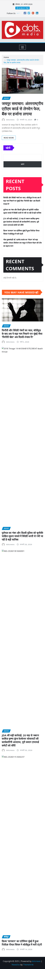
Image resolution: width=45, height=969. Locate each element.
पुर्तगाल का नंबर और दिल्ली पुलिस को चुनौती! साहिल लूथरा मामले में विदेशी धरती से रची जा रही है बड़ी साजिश (22, 536)
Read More (9, 137)
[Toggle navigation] (22, 47)
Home (6, 57)
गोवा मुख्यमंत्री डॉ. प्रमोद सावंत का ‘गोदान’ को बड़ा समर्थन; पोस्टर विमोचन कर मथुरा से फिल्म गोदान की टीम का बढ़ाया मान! (22, 242)
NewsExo (16, 964)
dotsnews (10, 119)
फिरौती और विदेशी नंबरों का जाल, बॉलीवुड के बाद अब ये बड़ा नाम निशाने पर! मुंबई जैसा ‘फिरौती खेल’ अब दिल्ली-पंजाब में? (22, 200)
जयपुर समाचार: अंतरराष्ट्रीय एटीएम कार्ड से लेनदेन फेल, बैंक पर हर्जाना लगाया (22, 109)
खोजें (8, 148)
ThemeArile (28, 964)
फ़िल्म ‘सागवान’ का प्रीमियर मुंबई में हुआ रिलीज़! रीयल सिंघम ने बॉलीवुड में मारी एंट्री (22, 942)
